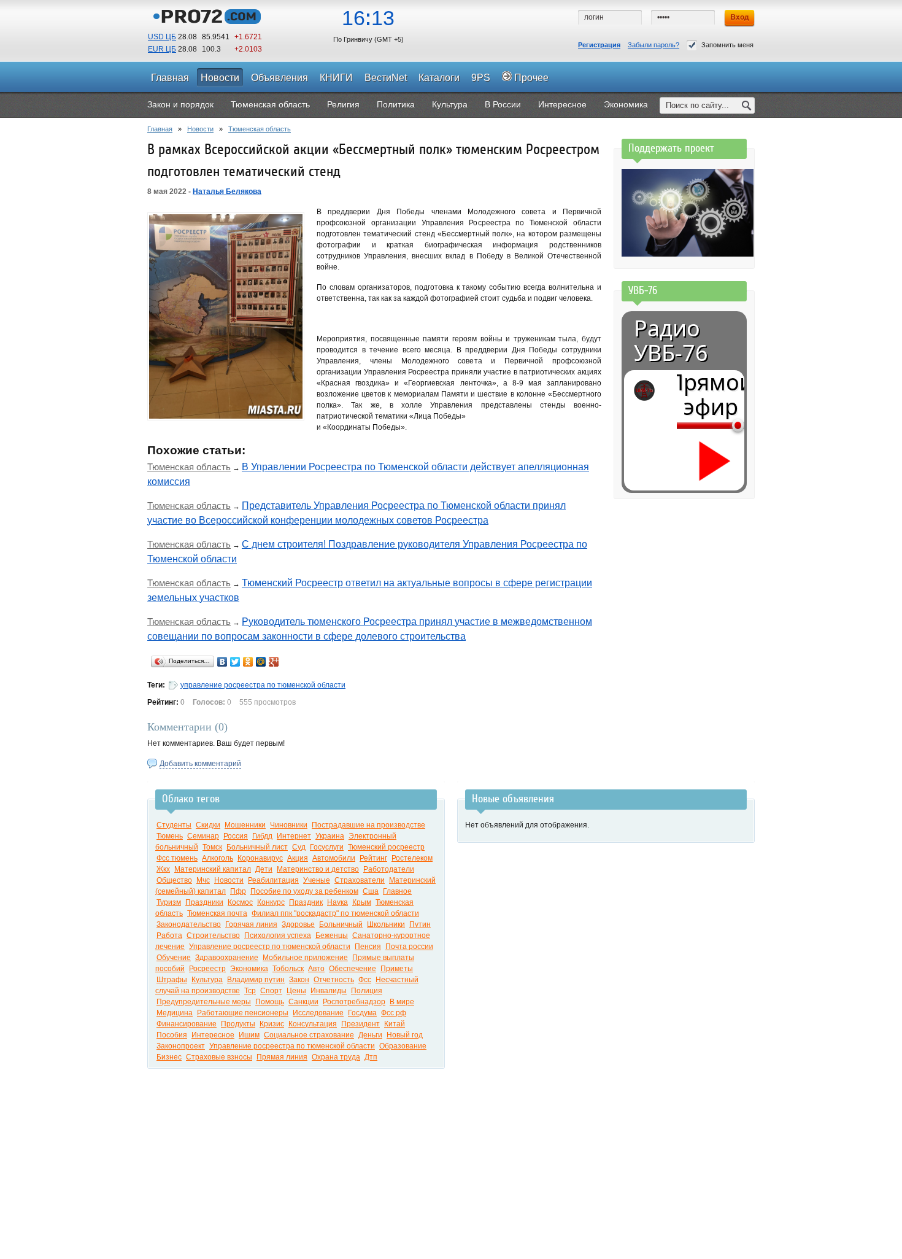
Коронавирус (260, 858)
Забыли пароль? (653, 44)
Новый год (405, 1035)
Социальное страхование (309, 1035)
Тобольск (288, 968)
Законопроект (180, 1046)
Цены (296, 990)
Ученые (316, 880)
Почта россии (409, 946)
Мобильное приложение (305, 957)
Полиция (366, 990)
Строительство (213, 935)
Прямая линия (281, 1057)
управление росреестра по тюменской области (262, 685)
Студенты (173, 825)
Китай (394, 1024)
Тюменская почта (217, 913)
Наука (337, 902)
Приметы (396, 968)
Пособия (171, 1035)
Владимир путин (256, 979)
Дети (263, 869)
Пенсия (368, 946)
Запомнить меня (727, 44)
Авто (316, 968)
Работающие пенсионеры (242, 1013)
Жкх (163, 869)
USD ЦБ (162, 37)
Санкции (303, 1002)
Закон (299, 979)
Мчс (203, 880)
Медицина (174, 1013)
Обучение (173, 957)
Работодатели (388, 869)
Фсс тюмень (177, 858)
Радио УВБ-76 (671, 341)
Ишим (249, 1035)
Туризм (168, 902)
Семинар (203, 836)
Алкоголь (217, 858)
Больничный (341, 924)
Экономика (249, 968)
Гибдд (262, 836)
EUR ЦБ (162, 49)
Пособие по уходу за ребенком (304, 891)
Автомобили (333, 858)
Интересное (212, 1035)
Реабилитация (273, 880)
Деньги (370, 1035)
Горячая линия (251, 924)
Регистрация (599, 44)
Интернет (294, 836)
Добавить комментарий (200, 763)
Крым (361, 902)
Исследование (318, 1013)
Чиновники (288, 825)
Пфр (238, 891)
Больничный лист (257, 847)
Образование (402, 1046)
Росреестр (207, 968)
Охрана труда (336, 1057)
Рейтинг (373, 858)
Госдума (362, 1013)
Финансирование (186, 1024)
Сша (371, 891)
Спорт (271, 990)
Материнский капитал (212, 869)
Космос (240, 902)
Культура (207, 979)
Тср (250, 990)
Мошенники (245, 825)
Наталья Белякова (227, 191)
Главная (159, 129)
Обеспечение (352, 968)
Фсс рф (393, 1013)
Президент (360, 1024)
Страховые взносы (219, 1057)
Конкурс (271, 902)
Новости (200, 129)
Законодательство (188, 924)
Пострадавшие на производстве (368, 825)
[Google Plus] (274, 662)
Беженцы (331, 935)
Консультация (312, 1024)
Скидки (208, 825)
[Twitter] (235, 662)
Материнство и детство (318, 869)
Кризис (272, 1024)
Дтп (370, 1057)
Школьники (386, 924)
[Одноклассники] (248, 662)
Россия (235, 836)
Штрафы (171, 979)
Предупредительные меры (203, 1002)
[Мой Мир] (261, 662)
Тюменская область (259, 129)
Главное (397, 891)
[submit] (747, 105)
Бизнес (169, 1057)
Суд (299, 847)
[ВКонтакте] (222, 662)
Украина (329, 836)
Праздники (204, 902)
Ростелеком (412, 858)
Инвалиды (328, 990)
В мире (402, 1002)
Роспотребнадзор (354, 1002)
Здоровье (298, 924)
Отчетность (334, 979)
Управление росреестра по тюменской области (292, 1046)
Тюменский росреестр (386, 847)
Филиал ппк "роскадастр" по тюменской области (335, 913)
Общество (174, 880)
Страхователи (359, 880)
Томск (212, 847)
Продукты (238, 1024)
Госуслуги (327, 847)
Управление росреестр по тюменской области (269, 946)
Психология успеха (277, 935)
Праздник (306, 902)
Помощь (269, 1002)
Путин (420, 924)
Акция (297, 858)
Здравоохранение (226, 957)
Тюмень (169, 836)
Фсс (364, 979)
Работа (169, 935)
